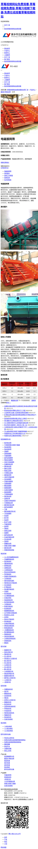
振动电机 (3, 723)
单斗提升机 (7, 663)
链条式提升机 (8, 652)
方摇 (5, 509)
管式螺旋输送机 (9, 632)
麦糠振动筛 (7, 543)
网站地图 (3, 847)
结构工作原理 (8, 175)
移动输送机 (7, 621)
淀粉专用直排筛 (9, 477)
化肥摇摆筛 (7, 483)
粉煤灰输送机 (8, 606)
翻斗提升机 (7, 669)
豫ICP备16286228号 (15, 834)
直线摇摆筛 (7, 492)
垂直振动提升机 (9, 675)
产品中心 (7, 50)
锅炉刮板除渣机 (9, 580)
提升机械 (3, 646)
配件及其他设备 (6, 734)
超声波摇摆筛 (8, 458)
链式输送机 (7, 561)
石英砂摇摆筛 (8, 490)
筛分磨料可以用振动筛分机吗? (13, 420)
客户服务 (7, 59)
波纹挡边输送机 (9, 636)
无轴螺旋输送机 (9, 559)
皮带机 (6, 617)
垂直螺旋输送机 (9, 610)
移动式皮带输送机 (10, 572)
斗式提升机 (7, 680)
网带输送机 (7, 565)
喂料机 (6, 698)
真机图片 (7, 173)
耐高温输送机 (8, 628)
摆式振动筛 (7, 496)
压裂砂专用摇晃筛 (10, 500)
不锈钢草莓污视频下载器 (12, 445)
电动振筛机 (7, 447)
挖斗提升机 (7, 656)
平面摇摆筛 (7, 455)
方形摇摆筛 (7, 513)
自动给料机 (7, 695)
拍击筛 (6, 520)
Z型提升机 (7, 682)
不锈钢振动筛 (8, 503)
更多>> (8, 402)
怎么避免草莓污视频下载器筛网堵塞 (15, 431)
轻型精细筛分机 (6, 439)
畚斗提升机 (7, 660)
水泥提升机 (7, 665)
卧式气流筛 (7, 522)
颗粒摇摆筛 (7, 485)
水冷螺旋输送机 (9, 595)
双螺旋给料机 (8, 689)
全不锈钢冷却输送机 (10, 613)
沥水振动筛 (7, 539)
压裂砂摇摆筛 (8, 481)
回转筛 (6, 541)
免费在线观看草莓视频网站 (12, 742)
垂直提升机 (7, 650)
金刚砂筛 (7, 498)
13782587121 (4, 168)
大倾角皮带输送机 (10, 638)
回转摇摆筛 (7, 453)
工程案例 (7, 55)
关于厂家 (7, 25)
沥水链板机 (7, 585)
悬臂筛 (33, 400)
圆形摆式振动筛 (9, 505)
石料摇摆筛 (7, 479)
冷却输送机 (7, 604)
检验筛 (6, 515)
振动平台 (7, 746)
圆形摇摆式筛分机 (10, 511)
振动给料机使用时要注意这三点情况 (15, 418)
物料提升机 (7, 654)
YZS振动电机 (8, 728)
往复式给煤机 (8, 719)
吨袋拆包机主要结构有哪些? (13, 435)
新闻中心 (7, 53)
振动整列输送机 (9, 589)
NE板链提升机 (8, 671)
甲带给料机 (7, 708)
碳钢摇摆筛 (7, 488)
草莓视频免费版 (9, 550)
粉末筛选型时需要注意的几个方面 (14, 410)
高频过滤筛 (7, 530)
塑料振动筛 (7, 466)
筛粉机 (6, 528)
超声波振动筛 (8, 535)
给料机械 (3, 685)
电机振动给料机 (9, 713)
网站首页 (7, 48)
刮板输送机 (7, 640)
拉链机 (6, 591)
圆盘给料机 (7, 702)
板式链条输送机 (9, 602)
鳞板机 (6, 643)
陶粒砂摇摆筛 (8, 460)
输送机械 (3, 553)
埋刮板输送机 (8, 563)
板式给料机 (7, 704)
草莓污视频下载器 (10, 545)
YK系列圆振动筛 (9, 781)
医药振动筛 (7, 443)
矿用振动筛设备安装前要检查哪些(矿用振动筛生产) (20, 415)
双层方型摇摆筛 (9, 462)
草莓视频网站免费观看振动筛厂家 (17, 90)
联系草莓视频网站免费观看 (12, 29)
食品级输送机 (8, 600)
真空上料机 (7, 750)
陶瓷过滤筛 (7, 470)
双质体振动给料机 (10, 706)
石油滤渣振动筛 (9, 537)
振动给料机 (7, 717)
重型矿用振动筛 (6, 92)
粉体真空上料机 (9, 615)
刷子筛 (6, 518)
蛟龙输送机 (7, 608)
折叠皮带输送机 (9, 623)
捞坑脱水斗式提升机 (10, 658)
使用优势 (7, 177)
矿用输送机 (7, 587)
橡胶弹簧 (7, 744)
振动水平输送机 (9, 619)
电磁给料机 (7, 715)
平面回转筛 (7, 524)
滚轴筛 (6, 451)
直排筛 (6, 526)
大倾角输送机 (8, 570)
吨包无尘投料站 (9, 738)
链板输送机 (7, 634)
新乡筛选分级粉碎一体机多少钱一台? (15, 425)
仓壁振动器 (7, 748)
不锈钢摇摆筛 (8, 494)
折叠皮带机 (7, 598)
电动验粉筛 (7, 449)
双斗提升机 (7, 667)
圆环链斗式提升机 (10, 678)
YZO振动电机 (8, 730)
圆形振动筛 (7, 548)
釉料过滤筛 (7, 468)
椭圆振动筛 (14, 400)
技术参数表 (7, 180)
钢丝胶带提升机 (9, 673)
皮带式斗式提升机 (10, 700)
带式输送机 (7, 574)
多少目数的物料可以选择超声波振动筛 (16, 423)
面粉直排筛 (7, 475)
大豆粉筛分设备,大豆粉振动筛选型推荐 (16, 412)
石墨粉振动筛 (8, 464)
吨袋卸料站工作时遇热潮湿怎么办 (14, 433)
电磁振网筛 (7, 171)
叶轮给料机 (7, 710)
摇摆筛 (6, 533)
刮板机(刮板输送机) (10, 576)
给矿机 (6, 691)
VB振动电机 (8, 726)
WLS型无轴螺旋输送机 (11, 557)
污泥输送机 (7, 578)
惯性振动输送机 (9, 625)
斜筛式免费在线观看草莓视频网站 (14, 740)
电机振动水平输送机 (10, 583)
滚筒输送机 (7, 568)
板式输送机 (7, 593)
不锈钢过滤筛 (8, 473)
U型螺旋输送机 (9, 630)
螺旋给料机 (7, 693)
